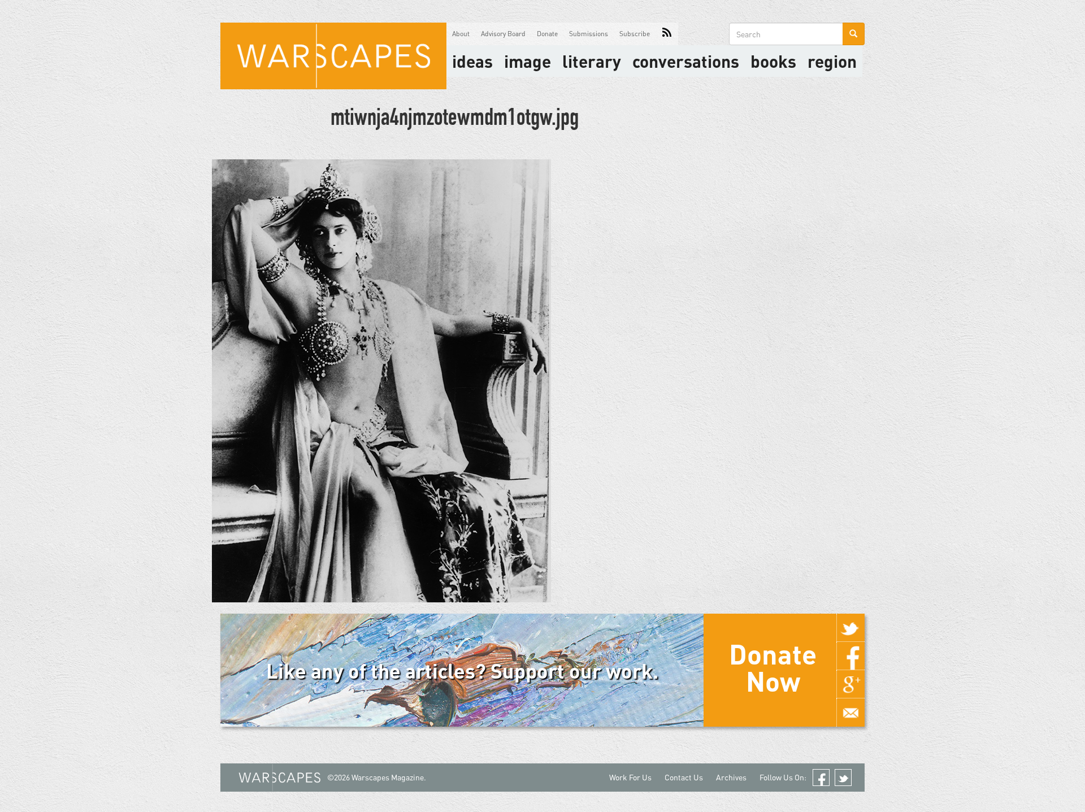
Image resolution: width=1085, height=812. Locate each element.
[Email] (850, 712)
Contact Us (684, 777)
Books (773, 61)
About (461, 33)
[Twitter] (850, 628)
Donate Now (773, 667)
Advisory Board (503, 33)
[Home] (333, 56)
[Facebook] (850, 656)
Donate (547, 33)
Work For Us (630, 777)
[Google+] (850, 684)
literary (591, 61)
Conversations (685, 61)
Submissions (588, 33)
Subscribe (634, 33)
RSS (667, 34)
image (527, 61)
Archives (731, 777)
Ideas (472, 61)
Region (832, 61)
